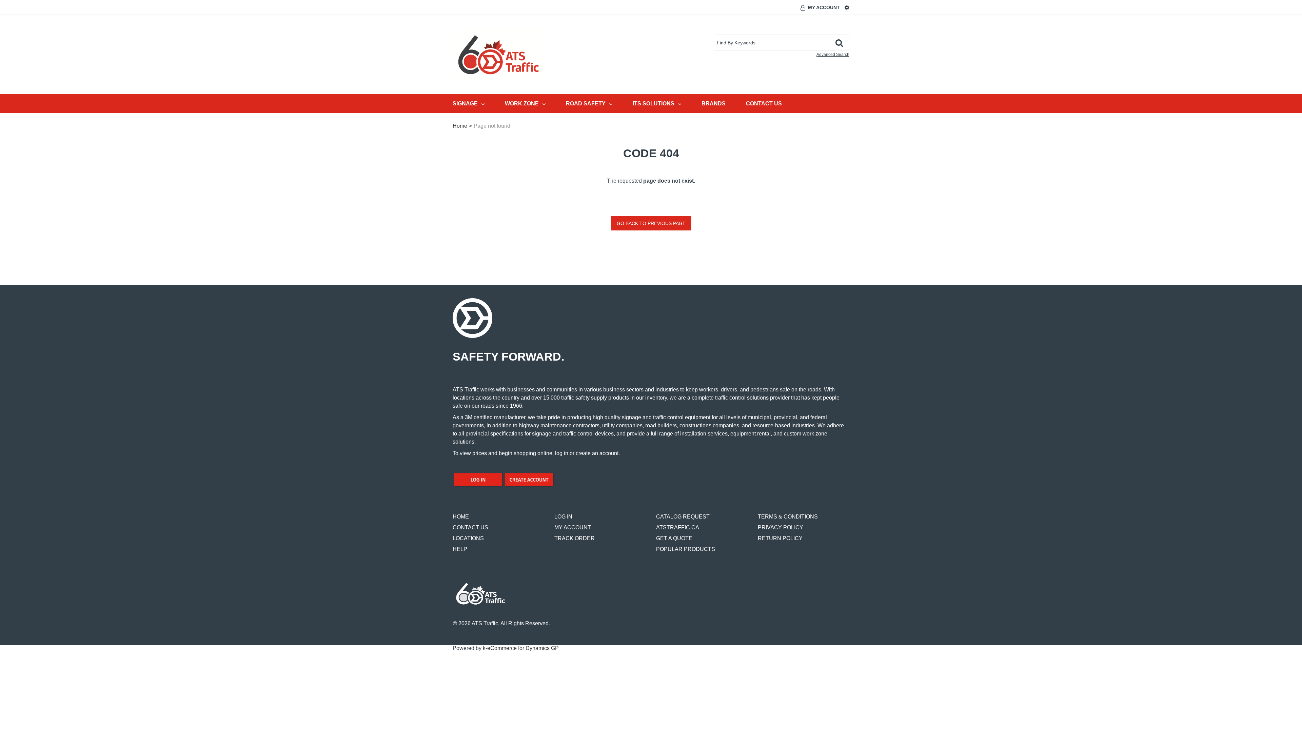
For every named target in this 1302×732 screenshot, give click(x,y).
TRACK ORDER (574, 538)
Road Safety (586, 103)
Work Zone (522, 103)
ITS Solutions (653, 103)
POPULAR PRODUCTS (685, 549)
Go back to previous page (651, 223)
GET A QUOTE (674, 538)
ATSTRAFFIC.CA (677, 527)
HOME (461, 517)
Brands (714, 103)
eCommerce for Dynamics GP (523, 648)
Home (460, 126)
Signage (465, 103)
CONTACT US (470, 527)
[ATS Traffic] (499, 54)
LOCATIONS (468, 538)
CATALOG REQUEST (683, 517)
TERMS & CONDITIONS (788, 517)
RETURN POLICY (780, 538)
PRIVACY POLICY (780, 527)
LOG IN (563, 517)
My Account (824, 7)
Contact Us (764, 103)
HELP (460, 549)
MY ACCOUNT (572, 527)
